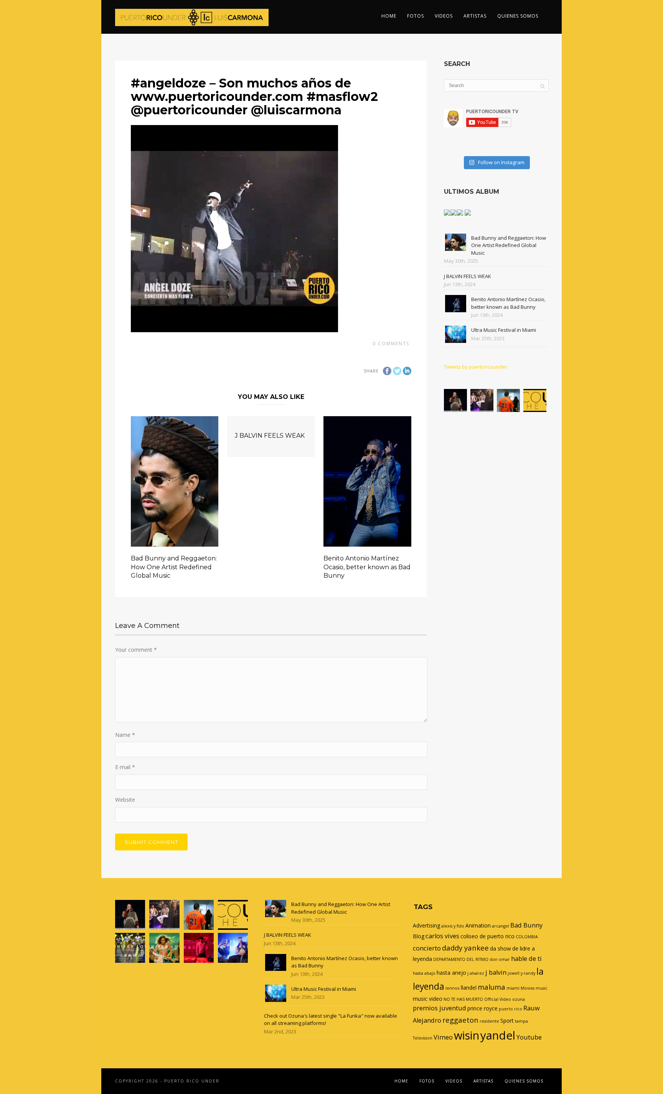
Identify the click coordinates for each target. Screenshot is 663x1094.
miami (513, 988)
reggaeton (460, 1020)
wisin (466, 1035)
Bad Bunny (526, 925)
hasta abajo (424, 973)
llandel (469, 987)
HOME (388, 16)
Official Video (497, 999)
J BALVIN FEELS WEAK (270, 435)
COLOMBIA (527, 936)
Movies (527, 988)
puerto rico (510, 1009)
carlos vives (442, 936)
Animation (478, 925)
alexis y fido (452, 926)
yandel (497, 1035)
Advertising (426, 925)
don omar (500, 959)
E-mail (125, 767)
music (542, 988)
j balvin (495, 972)
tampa (521, 1021)
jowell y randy (521, 973)
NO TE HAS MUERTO (463, 999)
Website (125, 799)
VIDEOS (444, 16)
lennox (452, 988)
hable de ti (526, 958)
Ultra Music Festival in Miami (503, 329)
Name (125, 734)
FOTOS (415, 16)
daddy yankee (465, 947)
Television (422, 1038)
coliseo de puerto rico (487, 936)
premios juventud (439, 1008)
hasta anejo (451, 972)
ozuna (518, 999)
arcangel (500, 926)
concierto (427, 948)
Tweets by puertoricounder (475, 366)
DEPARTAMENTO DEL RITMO (460, 959)
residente (489, 1021)
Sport (507, 1020)
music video (427, 998)
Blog (418, 936)
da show (500, 948)
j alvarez (475, 973)
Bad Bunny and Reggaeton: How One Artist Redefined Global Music (174, 567)
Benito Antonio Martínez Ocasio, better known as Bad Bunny (367, 567)
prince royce (482, 1008)
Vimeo (443, 1037)
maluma (491, 987)
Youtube (529, 1037)
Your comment (136, 649)
